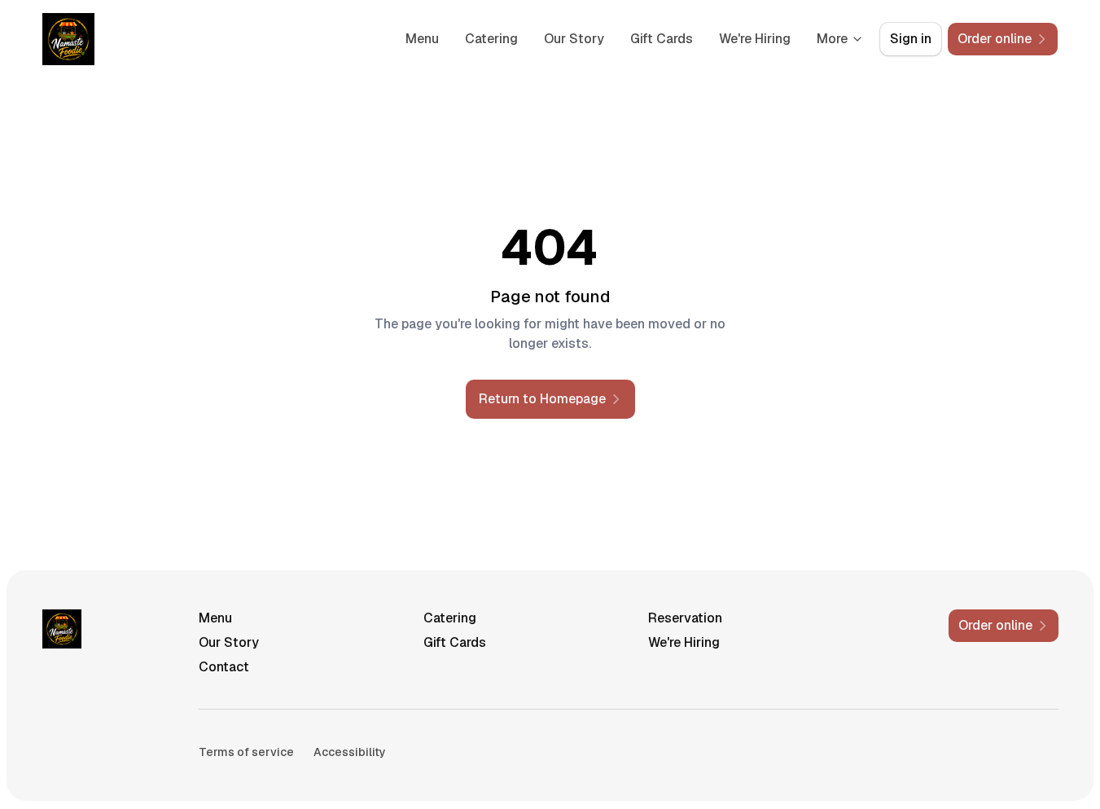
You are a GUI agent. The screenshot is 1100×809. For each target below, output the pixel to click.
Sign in (910, 38)
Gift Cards (661, 38)
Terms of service (246, 752)
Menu (422, 38)
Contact (224, 666)
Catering (491, 38)
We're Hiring (755, 38)
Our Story (574, 38)
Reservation (685, 618)
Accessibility (349, 752)
